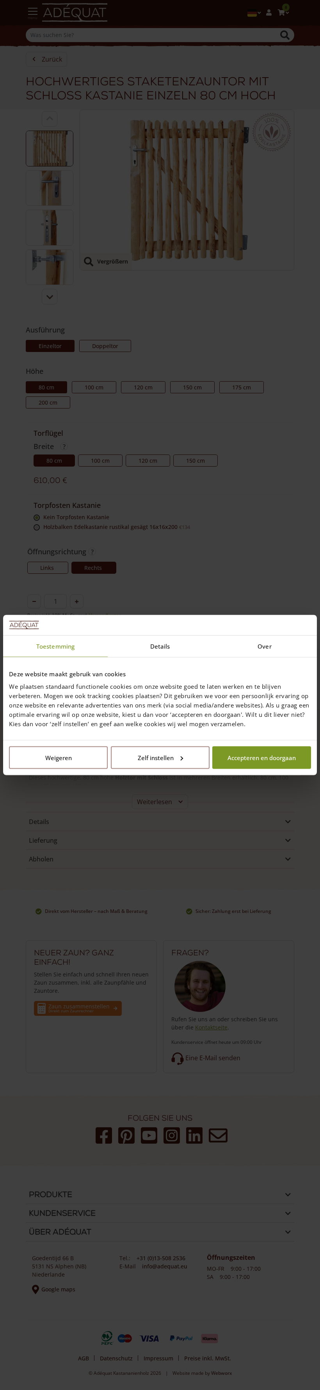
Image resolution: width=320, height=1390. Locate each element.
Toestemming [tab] (55, 646)
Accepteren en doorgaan (262, 757)
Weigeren (58, 757)
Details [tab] (160, 646)
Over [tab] (264, 646)
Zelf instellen (156, 757)
